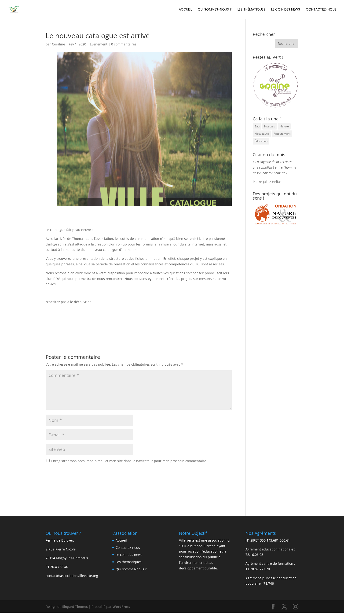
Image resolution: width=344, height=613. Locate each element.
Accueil (185, 10)
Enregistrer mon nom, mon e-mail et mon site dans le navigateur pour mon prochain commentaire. (129, 461)
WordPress (121, 606)
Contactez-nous (321, 10)
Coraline (58, 44)
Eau (257, 126)
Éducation (261, 141)
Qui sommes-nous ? (215, 10)
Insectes (269, 126)
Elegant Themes (75, 606)
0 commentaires (123, 44)
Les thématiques (251, 10)
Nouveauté (262, 134)
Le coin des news (285, 10)
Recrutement (282, 134)
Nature (284, 126)
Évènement (98, 44)
